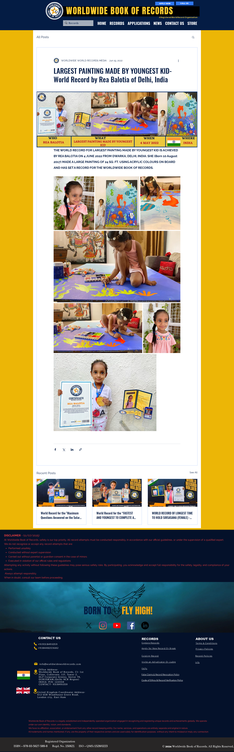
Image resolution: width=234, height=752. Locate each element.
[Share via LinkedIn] (72, 449)
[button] (193, 37)
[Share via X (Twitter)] (63, 449)
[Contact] (35, 644)
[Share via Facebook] (55, 449)
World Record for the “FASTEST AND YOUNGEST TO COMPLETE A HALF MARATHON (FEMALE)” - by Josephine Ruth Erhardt (115, 515)
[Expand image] (74, 203)
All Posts (42, 37)
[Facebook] (131, 625)
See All (194, 472)
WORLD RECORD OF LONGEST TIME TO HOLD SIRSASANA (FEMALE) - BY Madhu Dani (172, 515)
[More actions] (178, 60)
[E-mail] (36, 663)
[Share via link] (80, 449)
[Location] (35, 691)
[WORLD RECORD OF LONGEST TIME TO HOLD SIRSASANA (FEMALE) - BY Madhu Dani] (172, 493)
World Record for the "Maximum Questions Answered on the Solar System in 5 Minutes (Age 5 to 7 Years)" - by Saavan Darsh (60, 515)
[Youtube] (117, 625)
